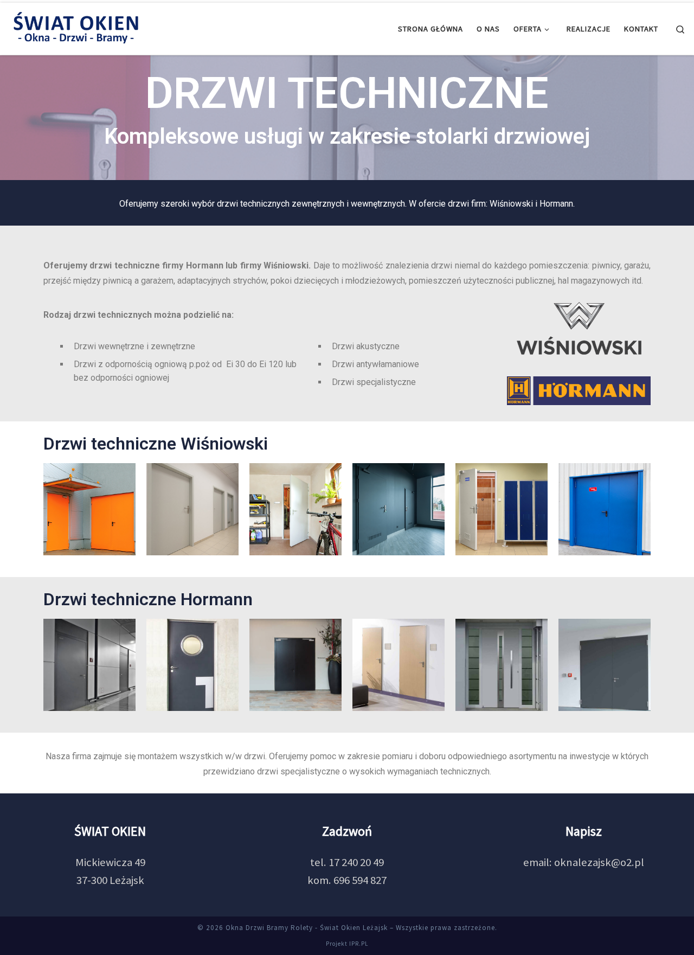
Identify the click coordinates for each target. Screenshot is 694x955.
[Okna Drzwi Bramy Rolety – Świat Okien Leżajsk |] (76, 27)
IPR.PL (358, 943)
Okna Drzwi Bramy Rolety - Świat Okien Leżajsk (307, 927)
